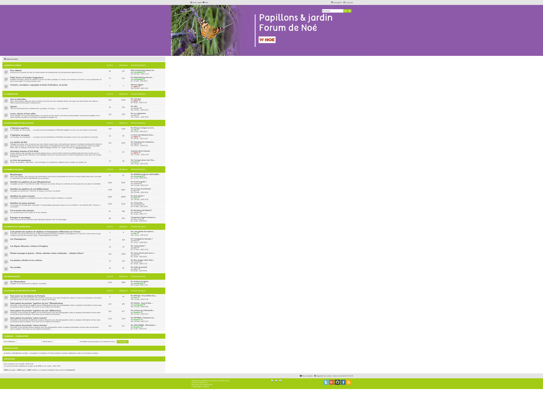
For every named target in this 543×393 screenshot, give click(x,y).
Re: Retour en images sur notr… (143, 128)
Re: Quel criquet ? (137, 196)
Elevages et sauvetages (20, 218)
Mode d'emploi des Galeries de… (143, 70)
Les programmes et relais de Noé (19, 123)
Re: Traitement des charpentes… (143, 142)
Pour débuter (16, 70)
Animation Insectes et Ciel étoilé (24, 151)
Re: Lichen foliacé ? (138, 246)
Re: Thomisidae (137, 203)
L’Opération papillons (19, 128)
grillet (135, 248)
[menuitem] (205, 2)
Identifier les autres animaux (22, 203)
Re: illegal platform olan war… (142, 77)
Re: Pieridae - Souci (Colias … (142, 303)
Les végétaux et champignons (17, 227)
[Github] (337, 382)
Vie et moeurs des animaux (22, 210)
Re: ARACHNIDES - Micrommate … (144, 325)
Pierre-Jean (137, 219)
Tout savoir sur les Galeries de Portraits (27, 296)
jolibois (135, 269)
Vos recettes (15, 267)
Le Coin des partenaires (20, 160)
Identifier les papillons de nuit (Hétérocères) (29, 189)
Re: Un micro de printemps (141, 189)
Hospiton (136, 312)
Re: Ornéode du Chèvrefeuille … (143, 310)
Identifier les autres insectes (22, 196)
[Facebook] (343, 382)
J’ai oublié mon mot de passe (89, 341)
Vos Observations (12, 276)
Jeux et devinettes (18, 99)
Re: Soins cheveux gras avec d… (143, 253)
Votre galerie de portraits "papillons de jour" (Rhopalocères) (36, 303)
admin (135, 86)
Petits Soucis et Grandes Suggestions (26, 78)
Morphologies (16, 175)
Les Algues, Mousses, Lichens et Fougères (29, 246)
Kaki (135, 130)
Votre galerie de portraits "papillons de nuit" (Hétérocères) (35, 311)
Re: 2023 (134, 106)
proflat (197, 384)
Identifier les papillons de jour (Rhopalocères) (30, 182)
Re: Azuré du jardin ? (139, 182)
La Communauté (11, 94)
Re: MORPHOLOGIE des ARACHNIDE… (145, 174)
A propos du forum (12, 65)
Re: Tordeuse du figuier (139, 281)
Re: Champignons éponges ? (142, 239)
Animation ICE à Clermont (140, 151)
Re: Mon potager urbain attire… (142, 260)
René (135, 162)
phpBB (204, 380)
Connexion (8, 336)
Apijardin (136, 144)
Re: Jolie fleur (136, 99)
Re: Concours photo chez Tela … (143, 160)
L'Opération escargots (19, 135)
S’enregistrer (22, 336)
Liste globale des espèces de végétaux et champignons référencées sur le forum (45, 232)
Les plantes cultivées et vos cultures (26, 260)
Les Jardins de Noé (18, 142)
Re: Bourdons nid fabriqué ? (141, 210)
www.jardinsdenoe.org (82, 147)
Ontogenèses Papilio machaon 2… (144, 217)
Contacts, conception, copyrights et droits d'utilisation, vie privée (38, 85)
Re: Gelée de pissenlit (139, 267)
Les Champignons (18, 239)
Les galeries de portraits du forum (20, 291)
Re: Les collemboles (138, 113)
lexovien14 (71, 370)
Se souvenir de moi (107, 341)
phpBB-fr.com (203, 382)
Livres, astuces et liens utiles (23, 114)
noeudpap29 (138, 72)
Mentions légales (137, 85)
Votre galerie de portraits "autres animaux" (29, 325)
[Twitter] (326, 382)
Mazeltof (206, 384)
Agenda (13, 106)
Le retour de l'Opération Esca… (142, 135)
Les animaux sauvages (13, 169)
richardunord (137, 205)
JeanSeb (136, 108)
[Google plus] (331, 382)
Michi (135, 115)
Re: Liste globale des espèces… (143, 231)
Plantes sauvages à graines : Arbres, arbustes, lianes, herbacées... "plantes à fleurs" (47, 253)
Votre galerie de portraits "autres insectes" (28, 318)
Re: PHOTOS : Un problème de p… (144, 296)
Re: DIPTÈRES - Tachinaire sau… (143, 318)
